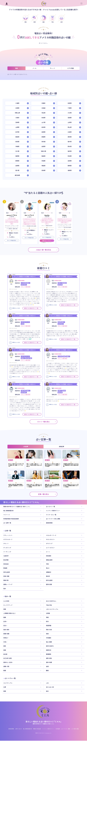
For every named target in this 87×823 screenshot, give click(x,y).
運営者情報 (49, 523)
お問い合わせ (18, 729)
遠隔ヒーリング (7, 584)
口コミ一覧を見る (43, 422)
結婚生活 (48, 650)
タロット (5, 543)
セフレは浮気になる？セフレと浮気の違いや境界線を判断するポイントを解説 (71, 485)
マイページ (6, 515)
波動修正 (48, 572)
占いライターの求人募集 (53, 519)
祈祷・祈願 (6, 576)
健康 (62, 220)
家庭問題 (11, 222)
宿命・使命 (6, 630)
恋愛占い (50, 222)
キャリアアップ (27, 220)
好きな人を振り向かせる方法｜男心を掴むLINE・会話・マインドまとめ (16, 465)
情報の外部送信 (37, 729)
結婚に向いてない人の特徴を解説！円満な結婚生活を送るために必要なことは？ (52, 485)
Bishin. (64, 215)
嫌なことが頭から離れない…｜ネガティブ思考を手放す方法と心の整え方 (34, 465)
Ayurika (46, 215)
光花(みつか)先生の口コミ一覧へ (31, 308)
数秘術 (5, 568)
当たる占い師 (50, 687)
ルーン (48, 552)
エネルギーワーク (51, 535)
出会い (7, 222)
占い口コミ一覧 (50, 506)
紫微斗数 (5, 580)
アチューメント (7, 535)
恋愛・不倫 (11, 460)
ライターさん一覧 (51, 515)
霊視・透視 (49, 584)
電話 (16, 68)
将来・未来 (49, 630)
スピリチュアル (7, 683)
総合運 (5, 654)
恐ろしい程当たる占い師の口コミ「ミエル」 (43, 721)
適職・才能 (6, 666)
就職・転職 (16, 222)
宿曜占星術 (49, 560)
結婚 (4, 650)
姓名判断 (5, 560)
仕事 (4, 687)
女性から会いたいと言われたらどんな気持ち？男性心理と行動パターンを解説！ (34, 485)
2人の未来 (25, 219)
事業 (14, 218)
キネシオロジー (50, 539)
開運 (4, 670)
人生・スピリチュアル (10, 220)
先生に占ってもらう (46, 240)
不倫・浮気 (10, 218)
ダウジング (49, 543)
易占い (48, 568)
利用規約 (58, 729)
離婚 (47, 670)
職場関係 (48, 654)
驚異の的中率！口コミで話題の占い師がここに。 (17, 506)
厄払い (5, 625)
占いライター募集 (65, 729)
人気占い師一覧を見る (43, 250)
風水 (4, 588)
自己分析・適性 (7, 658)
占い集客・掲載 (75, 729)
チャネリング (7, 548)
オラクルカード (7, 539)
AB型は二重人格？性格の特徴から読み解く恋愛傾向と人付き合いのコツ (16, 485)
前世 (65, 220)
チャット (52, 68)
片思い (47, 223)
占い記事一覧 (7, 523)
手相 (47, 564)
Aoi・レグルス (29, 215)
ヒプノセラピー (50, 548)
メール (34, 68)
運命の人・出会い (8, 662)
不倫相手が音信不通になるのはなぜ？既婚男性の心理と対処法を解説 (71, 465)
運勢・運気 (49, 658)
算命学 (48, 576)
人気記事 (25, 446)
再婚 (47, 617)
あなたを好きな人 (31, 219)
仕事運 (16, 220)
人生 (28, 460)
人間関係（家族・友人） (27, 224)
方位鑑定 (48, 638)
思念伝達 (5, 564)
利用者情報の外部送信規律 (11, 519)
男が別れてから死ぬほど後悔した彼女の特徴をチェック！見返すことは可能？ (52, 465)
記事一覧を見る (43, 494)
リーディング (7, 552)
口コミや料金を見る (11, 240)
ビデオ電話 (70, 68)
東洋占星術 (6, 572)
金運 (47, 666)
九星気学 (5, 556)
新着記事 (61, 446)
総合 (47, 691)
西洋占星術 (49, 580)
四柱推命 (48, 556)
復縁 (12, 223)
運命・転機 (49, 662)
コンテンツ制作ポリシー (53, 511)
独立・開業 (49, 642)
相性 (4, 646)
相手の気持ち (50, 646)
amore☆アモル (12, 215)
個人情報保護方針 (8, 511)
